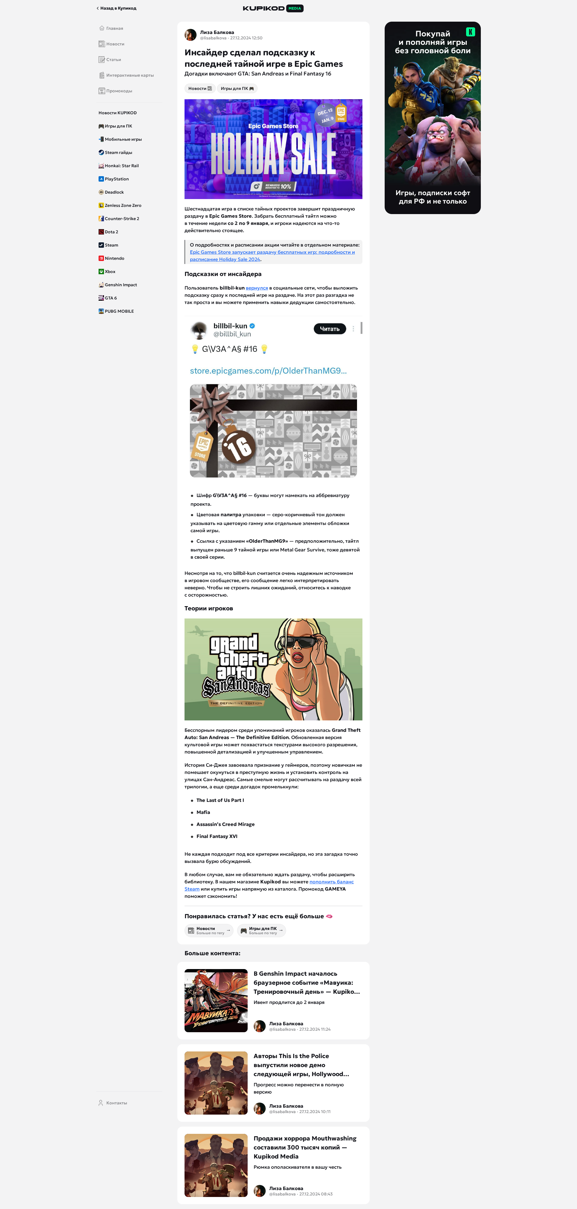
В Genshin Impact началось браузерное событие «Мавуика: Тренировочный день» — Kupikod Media (306, 983)
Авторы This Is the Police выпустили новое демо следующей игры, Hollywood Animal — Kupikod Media (298, 1065)
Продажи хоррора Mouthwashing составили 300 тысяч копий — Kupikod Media (305, 1147)
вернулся (257, 288)
